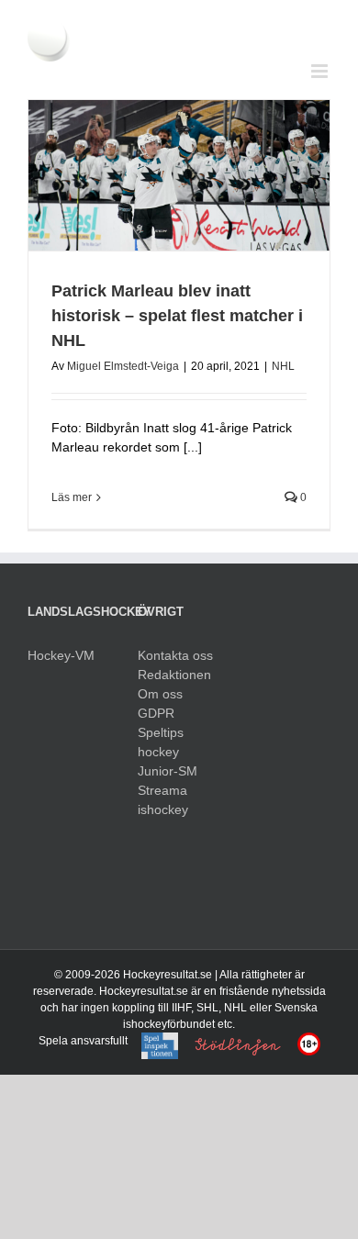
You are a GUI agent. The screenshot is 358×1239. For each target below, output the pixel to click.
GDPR (156, 713)
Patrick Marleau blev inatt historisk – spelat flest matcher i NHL (177, 316)
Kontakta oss (175, 655)
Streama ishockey (163, 800)
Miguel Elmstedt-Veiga (123, 366)
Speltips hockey (161, 742)
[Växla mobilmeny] (320, 71)
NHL (283, 366)
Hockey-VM (61, 655)
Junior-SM (167, 771)
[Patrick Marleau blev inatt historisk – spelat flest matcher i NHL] (179, 175)
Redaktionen (174, 674)
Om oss (160, 693)
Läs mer (71, 497)
